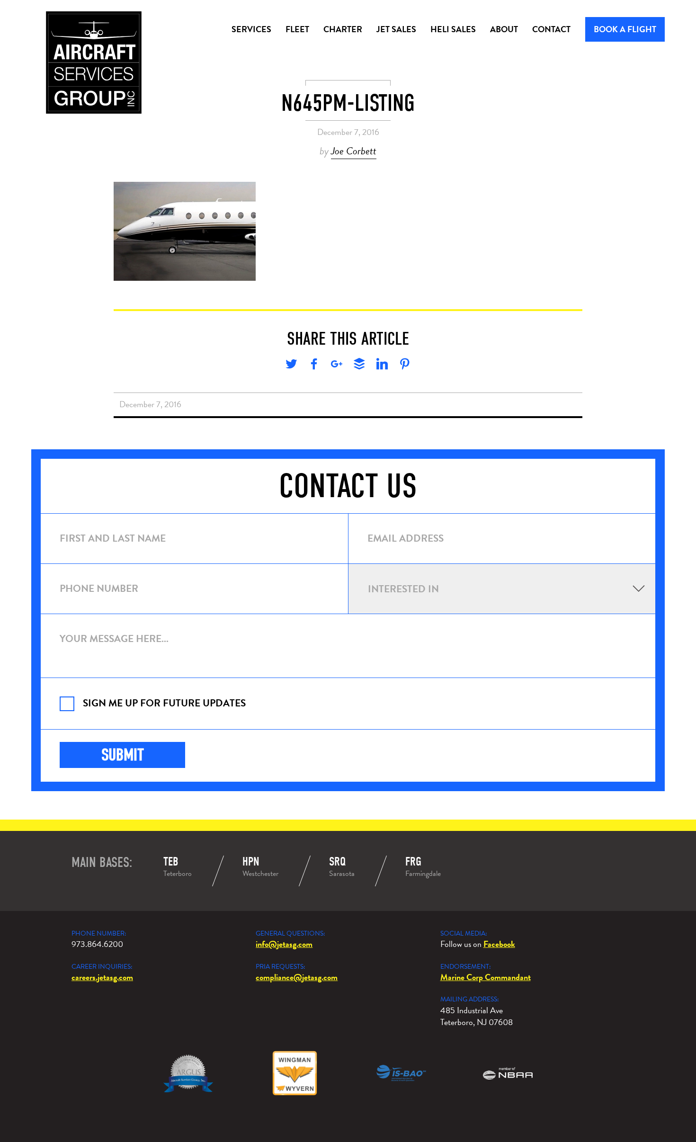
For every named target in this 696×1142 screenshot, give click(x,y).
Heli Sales (453, 29)
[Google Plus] (336, 365)
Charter (342, 29)
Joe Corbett (353, 151)
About (504, 29)
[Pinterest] (404, 365)
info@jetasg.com (284, 943)
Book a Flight (625, 29)
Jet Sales (396, 29)
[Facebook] (314, 365)
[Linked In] (382, 365)
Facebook (499, 943)
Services (251, 29)
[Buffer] (359, 365)
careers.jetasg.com (102, 977)
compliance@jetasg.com (297, 977)
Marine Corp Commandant (485, 977)
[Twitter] (291, 365)
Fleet (297, 29)
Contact (551, 29)
